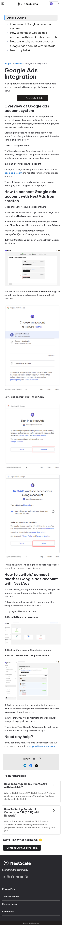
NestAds (53, 3)
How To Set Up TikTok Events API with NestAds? (25, 785)
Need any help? (20, 50)
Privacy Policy (9, 889)
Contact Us (8, 911)
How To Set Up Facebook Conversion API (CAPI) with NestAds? (22, 812)
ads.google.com (13, 172)
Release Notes (9, 904)
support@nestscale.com (42, 746)
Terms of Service (10, 896)
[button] (22, 848)
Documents (31, 4)
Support (8, 63)
